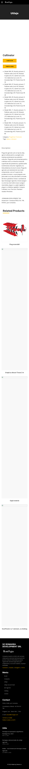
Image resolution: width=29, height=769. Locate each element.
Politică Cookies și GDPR (8, 720)
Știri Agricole (7, 688)
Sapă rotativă (14, 501)
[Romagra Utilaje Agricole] (8, 2)
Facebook (5, 667)
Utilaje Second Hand (9, 685)
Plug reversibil (15, 244)
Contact (6, 693)
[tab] (6, 147)
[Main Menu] (2, 2)
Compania (7, 679)
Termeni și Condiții (7, 718)
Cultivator (14, 139)
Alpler (8, 139)
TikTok (23, 667)
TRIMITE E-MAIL (10, 66)
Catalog (6, 691)
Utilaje (5, 682)
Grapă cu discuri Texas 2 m (14, 372)
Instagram (17, 667)
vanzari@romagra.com (12, 714)
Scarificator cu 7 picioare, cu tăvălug (14, 629)
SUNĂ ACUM (10, 60)
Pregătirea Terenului (15, 137)
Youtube (11, 667)
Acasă (5, 676)
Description (6, 148)
